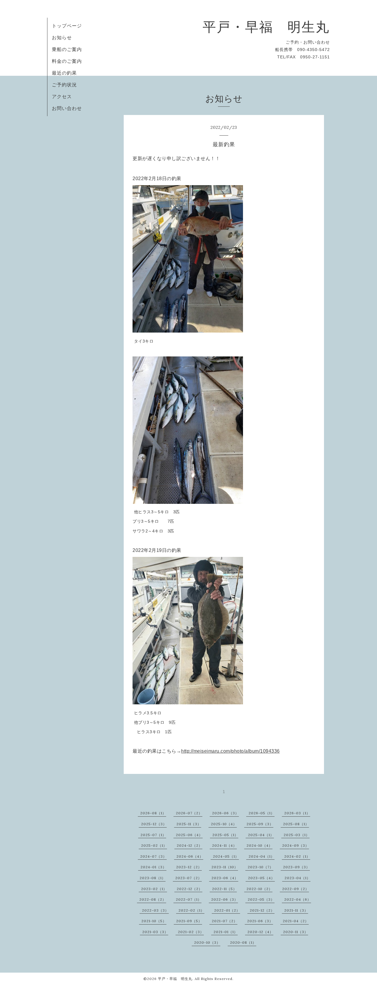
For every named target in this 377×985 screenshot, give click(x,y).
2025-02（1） (154, 845)
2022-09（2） (295, 889)
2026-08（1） (153, 813)
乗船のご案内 (67, 49)
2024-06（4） (189, 856)
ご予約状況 (64, 85)
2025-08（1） (296, 824)
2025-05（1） (225, 835)
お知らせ (62, 37)
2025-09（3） (260, 824)
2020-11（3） (295, 932)
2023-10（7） (260, 867)
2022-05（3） (261, 899)
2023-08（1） (153, 878)
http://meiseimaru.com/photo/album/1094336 (230, 751)
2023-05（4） (261, 878)
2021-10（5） (153, 921)
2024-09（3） (295, 845)
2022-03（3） (155, 910)
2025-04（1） (261, 835)
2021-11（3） (296, 910)
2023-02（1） (154, 889)
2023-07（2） (188, 878)
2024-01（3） (153, 867)
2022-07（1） (188, 899)
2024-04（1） (262, 856)
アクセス (62, 96)
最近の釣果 (64, 73)
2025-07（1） (153, 835)
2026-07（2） (189, 813)
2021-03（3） (155, 932)
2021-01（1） (226, 932)
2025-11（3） (188, 824)
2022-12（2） (189, 889)
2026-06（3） (225, 813)
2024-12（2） (189, 845)
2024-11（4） (224, 845)
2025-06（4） (189, 835)
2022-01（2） (227, 910)
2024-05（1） (226, 856)
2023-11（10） (224, 867)
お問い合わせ (67, 108)
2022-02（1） (191, 910)
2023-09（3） (296, 867)
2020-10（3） (207, 942)
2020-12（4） (260, 932)
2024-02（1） (297, 856)
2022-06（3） (224, 899)
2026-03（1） (297, 813)
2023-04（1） (297, 878)
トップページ (67, 26)
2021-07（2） (224, 921)
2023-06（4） (224, 878)
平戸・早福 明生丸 (266, 26)
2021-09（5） (189, 921)
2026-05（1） (262, 813)
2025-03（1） (297, 835)
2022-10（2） (259, 889)
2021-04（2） (296, 921)
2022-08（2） (152, 899)
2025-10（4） (224, 824)
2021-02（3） (191, 932)
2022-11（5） (224, 889)
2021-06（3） (260, 921)
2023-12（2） (189, 867)
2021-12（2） (262, 910)
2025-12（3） (154, 824)
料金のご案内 (67, 61)
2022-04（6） (297, 899)
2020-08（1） (243, 942)
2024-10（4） (259, 845)
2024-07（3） (153, 856)
